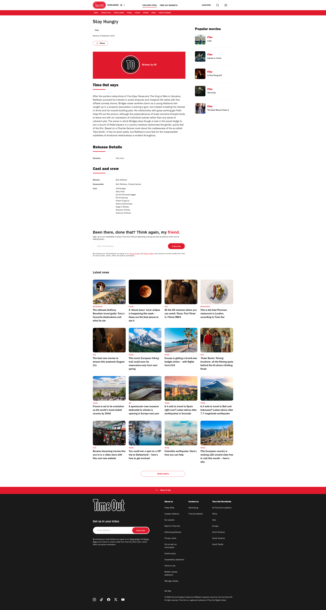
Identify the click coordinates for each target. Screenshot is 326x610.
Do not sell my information (171, 546)
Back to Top (165, 490)
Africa (214, 514)
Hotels (137, 13)
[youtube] (122, 599)
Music (153, 13)
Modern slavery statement (171, 573)
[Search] (217, 5)
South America (218, 538)
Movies (145, 13)
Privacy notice (170, 538)
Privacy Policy (149, 254)
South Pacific (217, 545)
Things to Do (106, 13)
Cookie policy (170, 554)
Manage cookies (171, 581)
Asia (214, 520)
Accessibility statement (174, 560)
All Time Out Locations (221, 508)
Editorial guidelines (173, 532)
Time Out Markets (169, 6)
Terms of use (170, 566)
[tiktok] (101, 599)
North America (218, 532)
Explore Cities (149, 6)
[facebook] (108, 599)
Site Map (168, 591)
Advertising (193, 508)
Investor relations (172, 514)
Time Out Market (165, 13)
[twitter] (115, 599)
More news (163, 474)
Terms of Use (135, 254)
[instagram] (94, 599)
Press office (169, 508)
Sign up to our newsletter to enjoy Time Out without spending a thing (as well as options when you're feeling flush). (136, 238)
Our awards (169, 520)
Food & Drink (119, 13)
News (96, 13)
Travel (129, 13)
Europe (215, 526)
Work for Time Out (172, 526)
